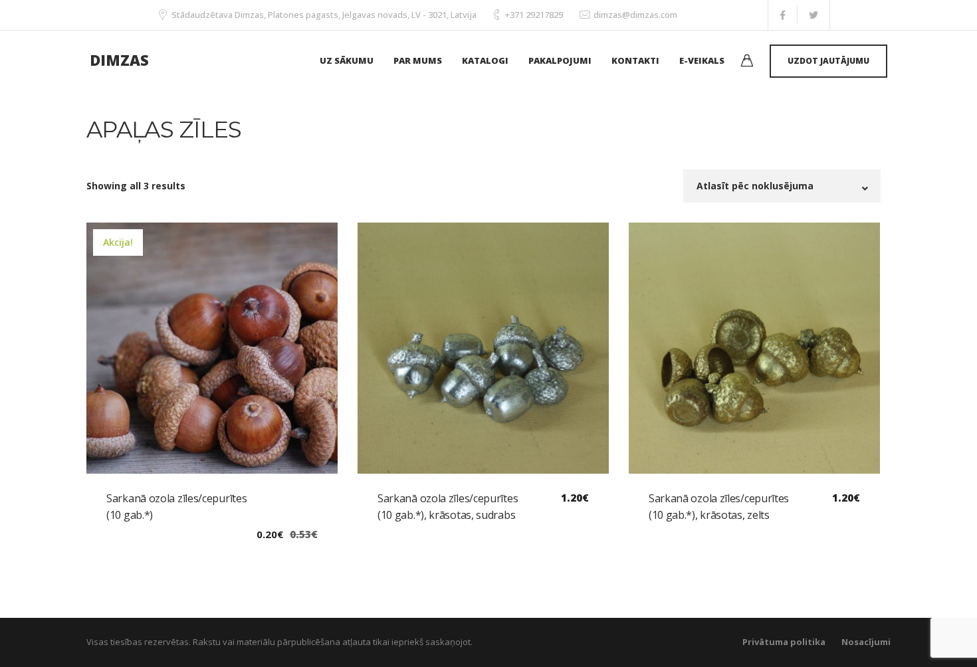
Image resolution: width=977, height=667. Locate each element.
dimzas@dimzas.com (635, 15)
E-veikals (701, 60)
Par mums (417, 60)
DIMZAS (119, 60)
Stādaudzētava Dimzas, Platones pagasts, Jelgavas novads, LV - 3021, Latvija (324, 15)
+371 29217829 (534, 15)
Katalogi (485, 60)
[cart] (747, 62)
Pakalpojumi (560, 60)
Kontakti (635, 60)
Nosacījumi (866, 642)
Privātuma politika (783, 642)
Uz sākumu (347, 60)
